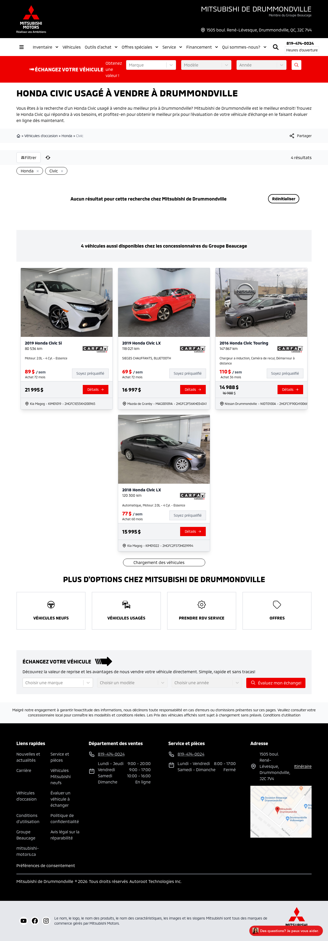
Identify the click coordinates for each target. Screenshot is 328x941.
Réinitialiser (283, 198)
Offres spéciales (137, 47)
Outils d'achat (98, 47)
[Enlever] (37, 171)
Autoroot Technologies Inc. (155, 881)
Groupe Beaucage (25, 834)
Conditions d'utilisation (281, 715)
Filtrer (30, 157)
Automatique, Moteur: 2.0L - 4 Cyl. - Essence (153, 505)
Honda (66, 136)
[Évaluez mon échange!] (296, 65)
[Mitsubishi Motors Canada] (297, 921)
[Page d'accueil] (19, 136)
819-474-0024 (300, 43)
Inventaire (42, 47)
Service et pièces (59, 756)
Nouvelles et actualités (28, 756)
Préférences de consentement (45, 865)
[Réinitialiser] (48, 157)
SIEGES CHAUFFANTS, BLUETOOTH (146, 358)
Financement (199, 47)
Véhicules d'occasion (41, 136)
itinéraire (303, 766)
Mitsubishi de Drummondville (256, 8)
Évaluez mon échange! (279, 682)
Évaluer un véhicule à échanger (60, 798)
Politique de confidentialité (64, 818)
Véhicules (72, 47)
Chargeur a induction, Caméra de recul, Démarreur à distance (257, 360)
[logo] (31, 19)
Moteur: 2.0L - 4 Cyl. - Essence (46, 358)
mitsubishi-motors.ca (27, 851)
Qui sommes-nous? (241, 47)
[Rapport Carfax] (95, 349)
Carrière (23, 770)
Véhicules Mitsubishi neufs (60, 776)
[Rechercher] (276, 47)
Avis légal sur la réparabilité (64, 834)
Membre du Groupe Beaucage (290, 15)
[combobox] (129, 65)
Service (169, 47)
